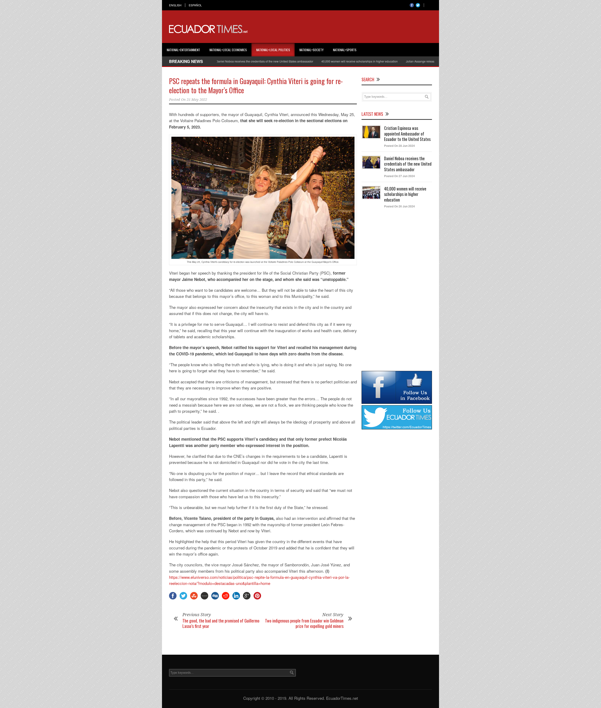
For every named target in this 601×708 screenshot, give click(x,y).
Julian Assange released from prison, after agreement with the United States (429, 61)
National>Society (311, 49)
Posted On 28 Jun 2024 (399, 146)
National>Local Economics (228, 49)
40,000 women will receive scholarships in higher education (335, 61)
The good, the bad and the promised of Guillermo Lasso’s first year (220, 623)
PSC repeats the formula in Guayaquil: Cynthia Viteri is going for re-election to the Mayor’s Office (256, 85)
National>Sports (344, 49)
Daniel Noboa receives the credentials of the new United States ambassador (240, 61)
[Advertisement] (346, 29)
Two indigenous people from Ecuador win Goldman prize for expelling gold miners (304, 623)
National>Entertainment (183, 49)
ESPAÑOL (195, 5)
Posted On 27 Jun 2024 (399, 176)
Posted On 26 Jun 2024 (399, 206)
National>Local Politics (273, 49)
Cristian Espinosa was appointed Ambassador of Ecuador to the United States (407, 133)
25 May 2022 (197, 99)
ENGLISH (175, 5)
